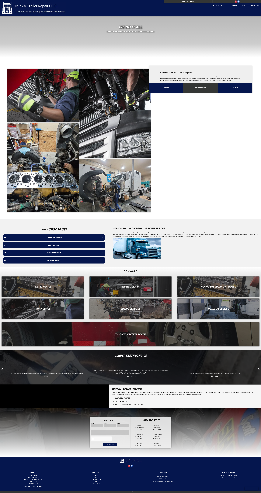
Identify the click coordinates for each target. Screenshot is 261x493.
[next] (259, 369)
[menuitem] (213, 5)
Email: (105, 423)
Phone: (118, 423)
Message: (93, 429)
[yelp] (236, 1)
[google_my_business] (238, 1)
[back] (2, 369)
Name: (92, 423)
